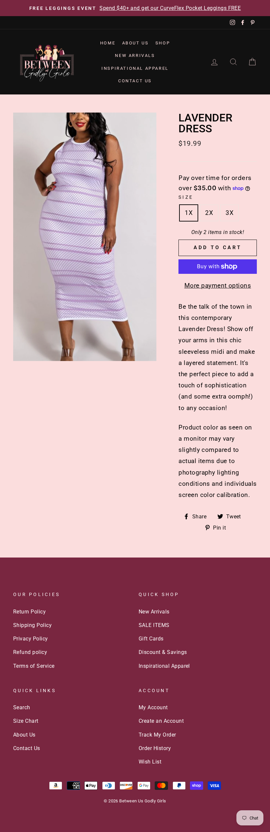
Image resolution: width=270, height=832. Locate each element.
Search (21, 707)
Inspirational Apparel (135, 68)
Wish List (150, 762)
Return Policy (29, 612)
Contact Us (135, 80)
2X (209, 213)
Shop (162, 42)
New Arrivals (135, 55)
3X (229, 213)
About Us (135, 42)
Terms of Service (34, 666)
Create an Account (161, 721)
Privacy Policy (30, 639)
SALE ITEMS (154, 625)
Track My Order (157, 735)
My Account (153, 707)
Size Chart (26, 721)
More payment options (217, 285)
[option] (135, 8)
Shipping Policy (32, 625)
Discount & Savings (163, 652)
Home (107, 42)
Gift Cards (151, 639)
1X (189, 213)
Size (185, 197)
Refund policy (30, 652)
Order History (155, 748)
